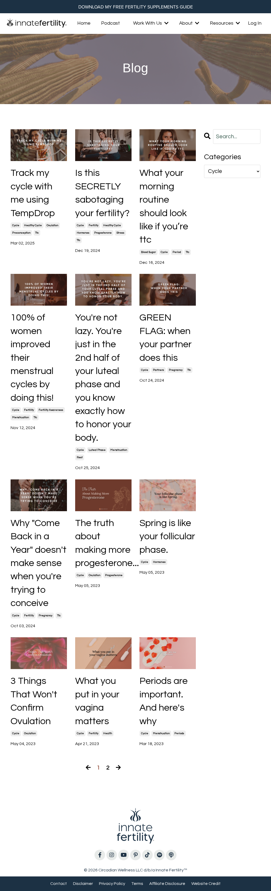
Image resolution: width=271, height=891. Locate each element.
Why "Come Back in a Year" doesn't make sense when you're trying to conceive (38, 563)
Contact (58, 883)
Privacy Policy (112, 883)
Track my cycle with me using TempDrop (33, 193)
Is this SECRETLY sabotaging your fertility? (102, 193)
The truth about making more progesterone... (103, 543)
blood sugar (148, 252)
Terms (137, 883)
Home (84, 23)
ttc (37, 232)
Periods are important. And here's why (163, 701)
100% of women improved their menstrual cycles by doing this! (32, 358)
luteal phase (97, 450)
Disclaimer (83, 883)
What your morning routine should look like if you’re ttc (163, 206)
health (107, 733)
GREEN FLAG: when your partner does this (165, 338)
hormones (83, 232)
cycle (15, 225)
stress (120, 232)
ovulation (52, 225)
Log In (254, 23)
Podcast (110, 23)
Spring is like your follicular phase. (167, 536)
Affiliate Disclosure (167, 883)
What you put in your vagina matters (97, 701)
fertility (93, 225)
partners (158, 370)
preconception (21, 232)
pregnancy (176, 370)
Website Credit (206, 883)
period (177, 252)
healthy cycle (33, 225)
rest (80, 457)
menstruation (20, 417)
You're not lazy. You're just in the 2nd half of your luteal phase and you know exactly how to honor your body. (103, 378)
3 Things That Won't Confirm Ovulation (34, 701)
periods (179, 733)
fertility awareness (51, 410)
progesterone (103, 232)
